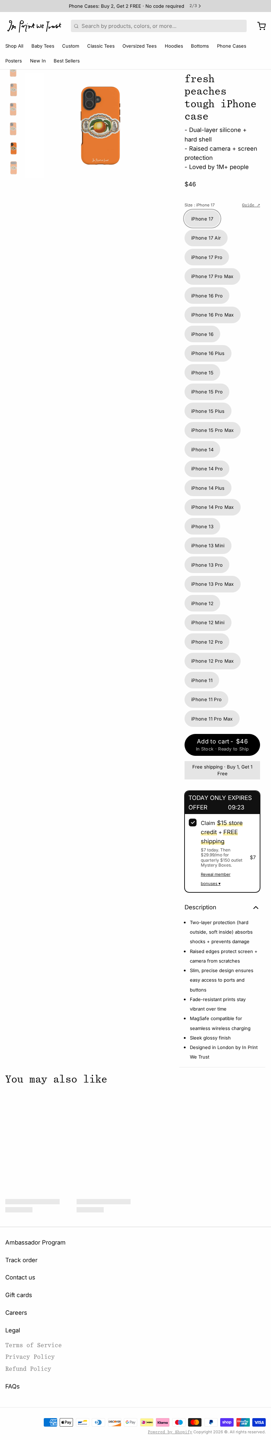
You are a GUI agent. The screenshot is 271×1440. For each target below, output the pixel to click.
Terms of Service (33, 1345)
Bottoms (200, 46)
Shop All (14, 46)
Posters (13, 61)
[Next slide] (165, 124)
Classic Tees (101, 46)
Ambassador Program (35, 1242)
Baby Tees (42, 46)
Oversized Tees (139, 46)
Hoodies (174, 46)
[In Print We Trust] (34, 26)
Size (200, 205)
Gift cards (18, 1295)
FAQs (12, 1386)
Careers (16, 1312)
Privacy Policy (30, 1357)
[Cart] (259, 26)
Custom (70, 46)
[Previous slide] (36, 124)
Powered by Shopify (170, 1432)
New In (38, 61)
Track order (21, 1260)
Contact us (20, 1277)
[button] (222, 744)
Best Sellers (67, 61)
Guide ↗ (251, 205)
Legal (12, 1330)
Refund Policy (28, 1369)
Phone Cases (231, 46)
